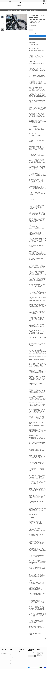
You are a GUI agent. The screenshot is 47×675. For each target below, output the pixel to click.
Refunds (11, 661)
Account (45, 7)
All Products (11, 8)
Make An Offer (37, 35)
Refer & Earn (17, 8)
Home (2, 8)
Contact (22, 8)
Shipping (30, 25)
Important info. (12, 658)
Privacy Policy (11, 657)
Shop (5, 8)
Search (11, 651)
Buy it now (37, 39)
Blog (10, 663)
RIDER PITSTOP (4, 667)
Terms (11, 655)
